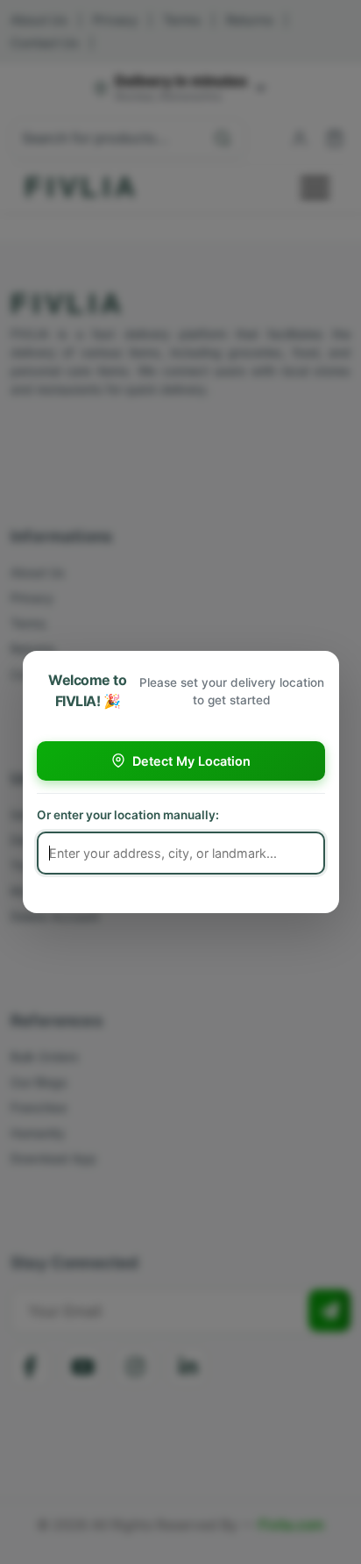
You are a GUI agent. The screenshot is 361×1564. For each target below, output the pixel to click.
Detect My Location (191, 760)
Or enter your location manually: (128, 815)
